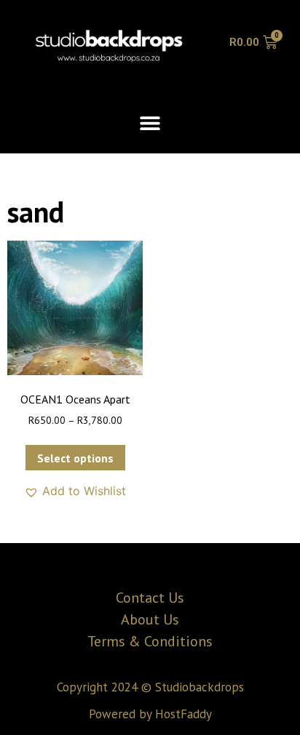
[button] (150, 122)
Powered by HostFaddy (150, 714)
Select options (75, 458)
